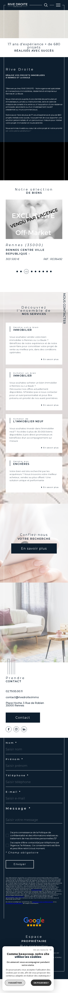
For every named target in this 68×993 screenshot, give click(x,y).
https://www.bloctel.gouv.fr (15, 912)
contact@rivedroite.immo (22, 713)
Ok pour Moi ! (41, 982)
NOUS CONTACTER (64, 308)
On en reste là (40, 950)
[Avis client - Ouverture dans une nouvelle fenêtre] (34, 938)
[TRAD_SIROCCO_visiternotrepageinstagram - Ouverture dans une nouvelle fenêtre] (16, 745)
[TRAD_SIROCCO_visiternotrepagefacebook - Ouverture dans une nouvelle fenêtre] (9, 745)
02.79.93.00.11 (14, 707)
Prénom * (14, 775)
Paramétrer (15, 982)
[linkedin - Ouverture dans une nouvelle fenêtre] (24, 745)
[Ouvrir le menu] (58, 5)
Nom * (11, 758)
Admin (58, 973)
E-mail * (13, 808)
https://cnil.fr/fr (36, 905)
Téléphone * (17, 791)
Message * (18, 824)
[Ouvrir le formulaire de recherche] (46, 5)
